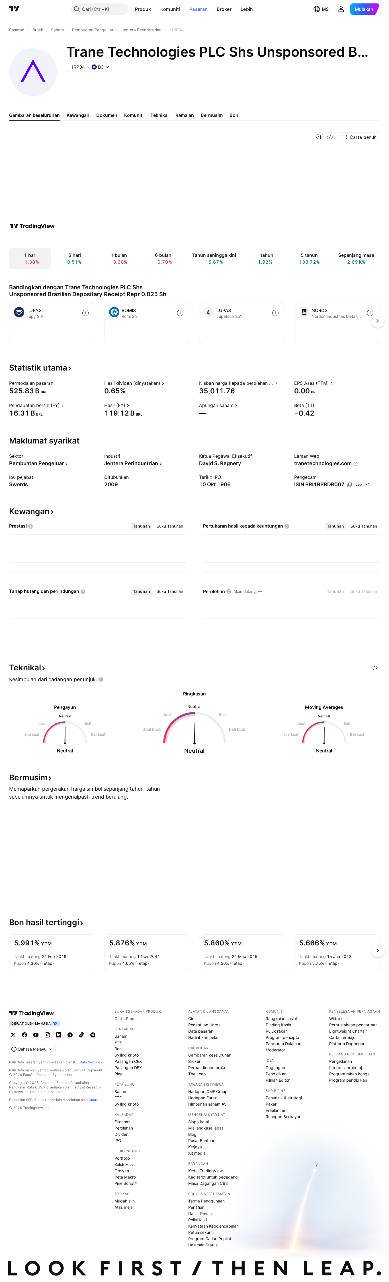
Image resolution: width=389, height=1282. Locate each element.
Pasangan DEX (128, 1067)
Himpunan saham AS (207, 1104)
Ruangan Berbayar (283, 1116)
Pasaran (198, 9)
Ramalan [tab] (184, 115)
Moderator (275, 1049)
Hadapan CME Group (208, 1091)
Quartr (94, 1100)
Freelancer (275, 1110)
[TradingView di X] (13, 1035)
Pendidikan (276, 1073)
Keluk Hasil (124, 1164)
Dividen (121, 1134)
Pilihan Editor (278, 1080)
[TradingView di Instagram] (47, 1035)
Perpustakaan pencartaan (353, 1024)
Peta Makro (125, 1177)
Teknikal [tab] (159, 115)
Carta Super (125, 1018)
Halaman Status (203, 1244)
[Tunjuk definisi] (57, 383)
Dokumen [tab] (106, 115)
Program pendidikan (348, 1080)
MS (325, 9)
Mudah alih (124, 1200)
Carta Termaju (342, 1037)
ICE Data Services (87, 1062)
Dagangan (275, 1067)
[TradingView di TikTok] (81, 1035)
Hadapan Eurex (202, 1097)
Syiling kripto (126, 1055)
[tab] (141, 526)
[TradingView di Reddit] (93, 1035)
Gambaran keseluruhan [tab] (34, 115)
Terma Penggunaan (206, 1200)
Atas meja (123, 1207)
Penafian (196, 1207)
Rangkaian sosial (281, 1018)
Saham (120, 1036)
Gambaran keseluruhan (209, 1055)
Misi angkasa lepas (206, 1128)
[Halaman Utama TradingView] (14, 9)
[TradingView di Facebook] (24, 1035)
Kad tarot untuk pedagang (213, 1177)
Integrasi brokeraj (345, 1067)
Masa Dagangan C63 (208, 1183)
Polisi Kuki (197, 1219)
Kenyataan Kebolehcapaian (213, 1226)
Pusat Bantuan (201, 1140)
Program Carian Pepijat (209, 1238)
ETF (118, 1042)
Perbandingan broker (208, 1067)
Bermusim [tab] (212, 115)
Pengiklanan (340, 1061)
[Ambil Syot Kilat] (318, 137)
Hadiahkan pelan (204, 1037)
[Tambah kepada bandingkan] (85, 313)
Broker (224, 9)
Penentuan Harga (204, 1024)
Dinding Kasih (278, 1024)
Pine (118, 1073)
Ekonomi (122, 1121)
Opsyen (121, 1170)
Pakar (271, 1104)
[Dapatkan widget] (330, 137)
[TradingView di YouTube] (36, 1035)
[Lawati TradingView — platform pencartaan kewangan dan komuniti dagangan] (32, 226)
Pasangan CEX (128, 1061)
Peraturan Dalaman (283, 1043)
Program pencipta (282, 1037)
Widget (336, 1018)
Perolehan (123, 1128)
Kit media (197, 1153)
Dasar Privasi (200, 1213)
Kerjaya (195, 1146)
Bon (118, 1048)
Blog (192, 1134)
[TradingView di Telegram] (70, 1035)
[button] (155, 9)
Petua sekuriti (201, 1232)
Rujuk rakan (277, 1031)
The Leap (197, 1073)
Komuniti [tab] (134, 115)
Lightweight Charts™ (348, 1031)
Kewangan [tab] (78, 115)
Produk (143, 9)
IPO (117, 1140)
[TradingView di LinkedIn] (59, 1035)
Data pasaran (200, 1031)
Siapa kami (198, 1121)
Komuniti (170, 9)
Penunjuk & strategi (284, 1097)
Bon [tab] (234, 115)
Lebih (247, 9)
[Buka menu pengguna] (341, 9)
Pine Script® (125, 1183)
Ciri (191, 1018)
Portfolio (122, 1158)
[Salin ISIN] (349, 484)
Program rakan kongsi (349, 1073)
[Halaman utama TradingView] (31, 1013)
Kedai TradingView (205, 1170)
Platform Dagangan (347, 1043)
